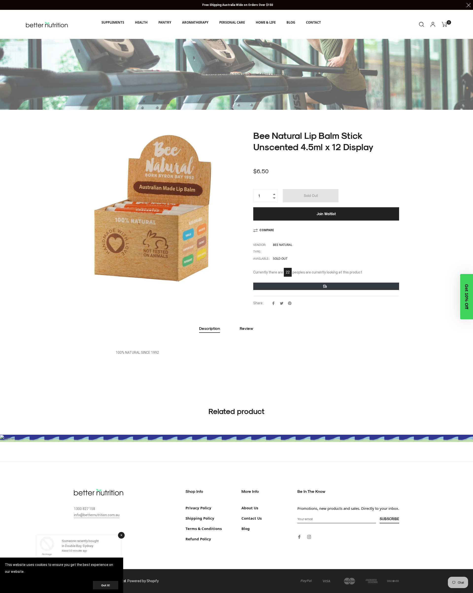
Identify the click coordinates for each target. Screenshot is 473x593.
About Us (249, 507)
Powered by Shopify (143, 581)
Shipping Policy (200, 518)
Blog (245, 528)
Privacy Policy (198, 507)
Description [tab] (209, 328)
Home (189, 74)
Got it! (105, 585)
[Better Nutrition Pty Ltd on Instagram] (309, 536)
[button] (466, 296)
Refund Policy (198, 538)
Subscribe (389, 519)
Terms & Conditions (204, 528)
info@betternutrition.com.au (96, 515)
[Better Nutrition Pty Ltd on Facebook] (299, 536)
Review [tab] (247, 328)
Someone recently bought (80, 541)
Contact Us (251, 518)
